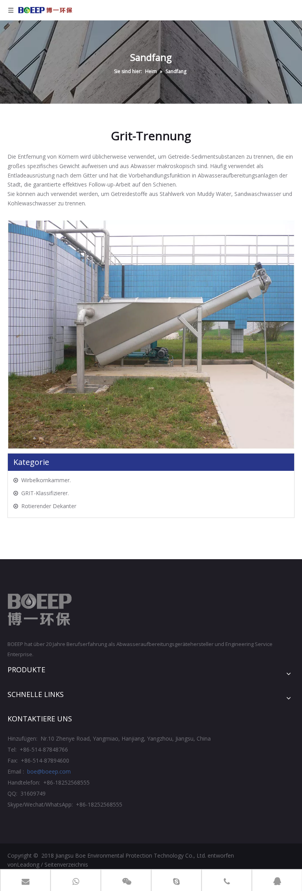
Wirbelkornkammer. (46, 480)
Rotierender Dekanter (48, 506)
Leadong (28, 864)
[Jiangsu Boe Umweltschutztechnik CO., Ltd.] (39, 610)
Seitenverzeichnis (66, 864)
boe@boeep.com (49, 771)
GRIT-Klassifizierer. (45, 493)
